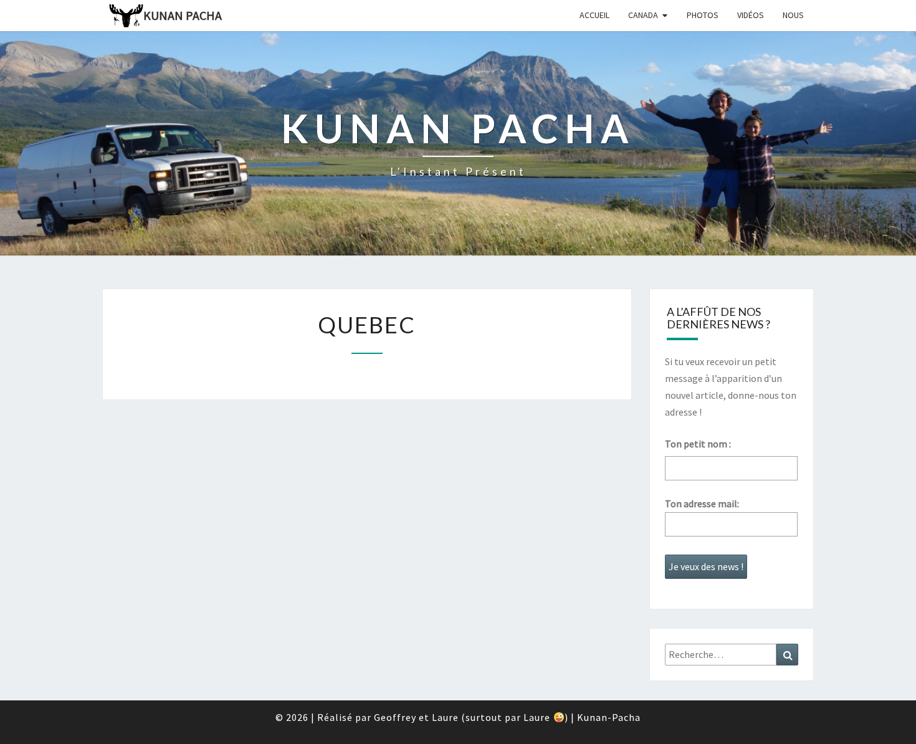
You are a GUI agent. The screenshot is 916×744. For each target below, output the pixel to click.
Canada (643, 15)
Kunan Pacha (182, 15)
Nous (793, 15)
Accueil (594, 15)
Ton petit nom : (698, 443)
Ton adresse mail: (702, 503)
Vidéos (750, 15)
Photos (702, 15)
